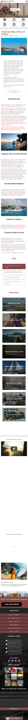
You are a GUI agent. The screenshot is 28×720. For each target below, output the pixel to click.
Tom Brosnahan (13, 715)
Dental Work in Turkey (7, 582)
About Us (7, 715)
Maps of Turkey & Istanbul (14, 398)
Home (4, 21)
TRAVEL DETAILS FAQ (14, 628)
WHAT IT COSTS (14, 631)
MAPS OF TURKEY (14, 614)
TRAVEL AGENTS (14, 621)
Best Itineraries (23, 21)
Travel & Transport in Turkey (14, 383)
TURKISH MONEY (14, 625)
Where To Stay (14, 26)
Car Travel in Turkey (14, 336)
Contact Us (3, 718)
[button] (14, 266)
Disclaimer (20, 715)
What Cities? (14, 9)
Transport (5, 26)
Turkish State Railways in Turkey (14, 351)
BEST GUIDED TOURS (14, 618)
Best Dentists (23, 26)
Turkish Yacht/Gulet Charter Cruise (14, 366)
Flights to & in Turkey (14, 303)
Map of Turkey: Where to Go (14, 414)
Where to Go (14, 21)
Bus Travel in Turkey (14, 320)
